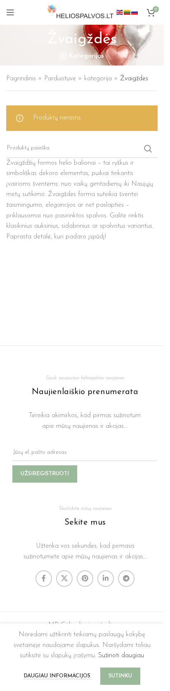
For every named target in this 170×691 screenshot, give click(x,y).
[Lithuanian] (127, 12)
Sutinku (120, 676)
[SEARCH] (148, 148)
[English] (120, 12)
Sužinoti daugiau (121, 655)
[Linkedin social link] (105, 578)
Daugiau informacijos (58, 676)
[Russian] (135, 12)
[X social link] (64, 578)
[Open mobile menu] (10, 12)
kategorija (98, 78)
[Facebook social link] (43, 578)
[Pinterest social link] (85, 578)
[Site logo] (82, 12)
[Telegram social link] (126, 578)
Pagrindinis (21, 78)
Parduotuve (60, 78)
